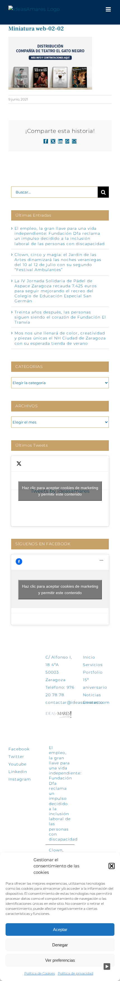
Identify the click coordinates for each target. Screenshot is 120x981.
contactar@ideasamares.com (77, 702)
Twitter (16, 756)
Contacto (93, 702)
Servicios (93, 664)
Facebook (19, 749)
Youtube (17, 764)
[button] (111, 866)
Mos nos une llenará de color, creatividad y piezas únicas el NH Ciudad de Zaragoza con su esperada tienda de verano (60, 338)
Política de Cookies (39, 973)
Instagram (19, 779)
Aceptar (60, 929)
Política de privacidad (75, 973)
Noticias (92, 694)
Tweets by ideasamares (60, 490)
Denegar (60, 944)
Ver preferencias (60, 960)
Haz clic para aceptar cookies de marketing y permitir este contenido (60, 490)
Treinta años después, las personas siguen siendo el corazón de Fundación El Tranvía (60, 317)
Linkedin (17, 771)
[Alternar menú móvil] (109, 9)
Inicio (89, 657)
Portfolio (93, 672)
